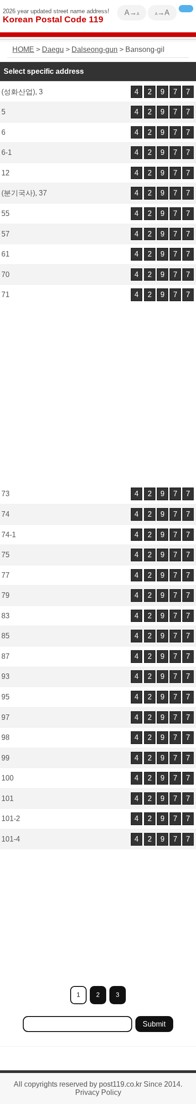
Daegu (53, 49)
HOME (23, 49)
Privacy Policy (98, 1092)
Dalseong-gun (95, 49)
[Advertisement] (98, 395)
